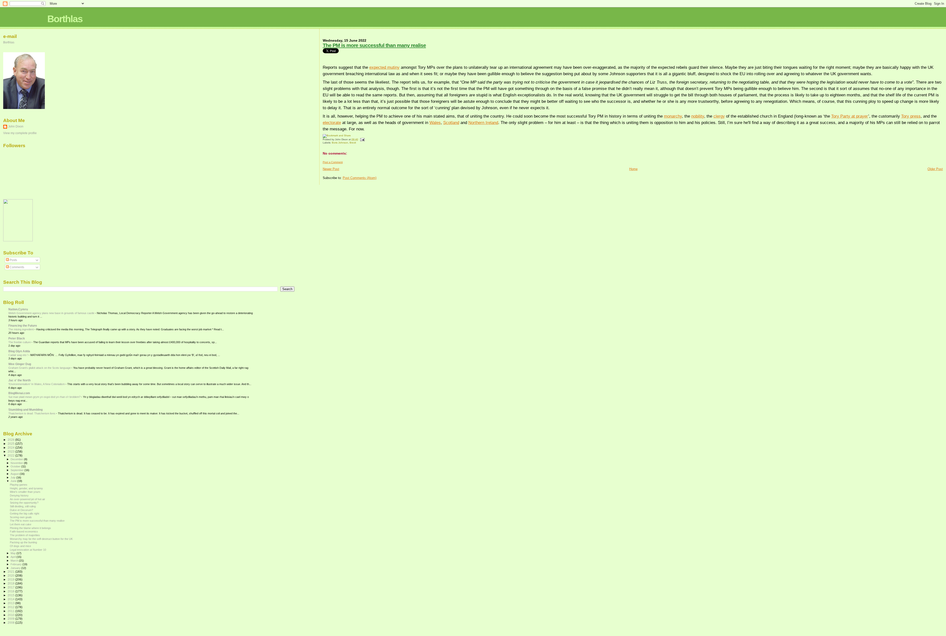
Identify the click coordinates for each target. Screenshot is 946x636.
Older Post (935, 169)
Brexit (353, 142)
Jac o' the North (19, 380)
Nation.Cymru (18, 309)
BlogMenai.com (19, 393)
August (15, 473)
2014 (11, 599)
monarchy (673, 116)
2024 (11, 447)
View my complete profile (20, 133)
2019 (11, 579)
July (13, 477)
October (16, 466)
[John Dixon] (18, 240)
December (17, 459)
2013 (11, 603)
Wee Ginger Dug (19, 364)
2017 (11, 587)
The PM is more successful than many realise (374, 45)
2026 (11, 439)
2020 (11, 575)
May (14, 553)
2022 (11, 455)
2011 (11, 611)
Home (633, 169)
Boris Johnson (340, 142)
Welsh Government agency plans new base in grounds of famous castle (51, 313)
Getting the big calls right (24, 513)
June (14, 480)
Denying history (19, 495)
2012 (11, 607)
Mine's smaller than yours (25, 491)
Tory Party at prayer (849, 116)
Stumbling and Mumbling (25, 409)
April (14, 556)
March (15, 560)
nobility (697, 116)
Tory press (911, 116)
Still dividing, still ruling (23, 506)
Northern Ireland (483, 122)
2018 (11, 583)
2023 (11, 451)
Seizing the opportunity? (24, 502)
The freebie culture (20, 342)
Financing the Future (22, 325)
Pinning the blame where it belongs (30, 528)
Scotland (451, 122)
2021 (11, 571)
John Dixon (15, 126)
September (17, 470)
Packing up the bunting (23, 542)
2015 (11, 595)
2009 (11, 618)
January (16, 567)
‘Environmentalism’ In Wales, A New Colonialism (37, 384)
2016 (11, 591)
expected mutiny (384, 67)
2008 (11, 622)
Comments (16, 267)
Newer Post (331, 169)
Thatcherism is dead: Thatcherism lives (32, 413)
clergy (719, 116)
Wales (435, 122)
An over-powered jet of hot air (27, 499)
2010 (11, 615)
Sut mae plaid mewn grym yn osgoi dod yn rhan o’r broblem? (44, 396)
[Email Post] (362, 139)
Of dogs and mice (20, 546)
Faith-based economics (24, 531)
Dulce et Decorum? (21, 510)
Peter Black (16, 338)
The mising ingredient (21, 329)
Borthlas (65, 19)
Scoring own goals (21, 517)
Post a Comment (333, 162)
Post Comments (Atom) (359, 178)
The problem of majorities (25, 535)
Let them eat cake (20, 524)
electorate (332, 122)
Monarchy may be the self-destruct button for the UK (41, 538)
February (16, 564)
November (17, 462)
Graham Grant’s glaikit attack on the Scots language (39, 367)
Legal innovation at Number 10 (28, 549)
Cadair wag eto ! (18, 354)
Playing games (18, 484)
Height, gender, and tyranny (26, 488)
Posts (13, 260)
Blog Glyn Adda (19, 351)
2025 (11, 443)
